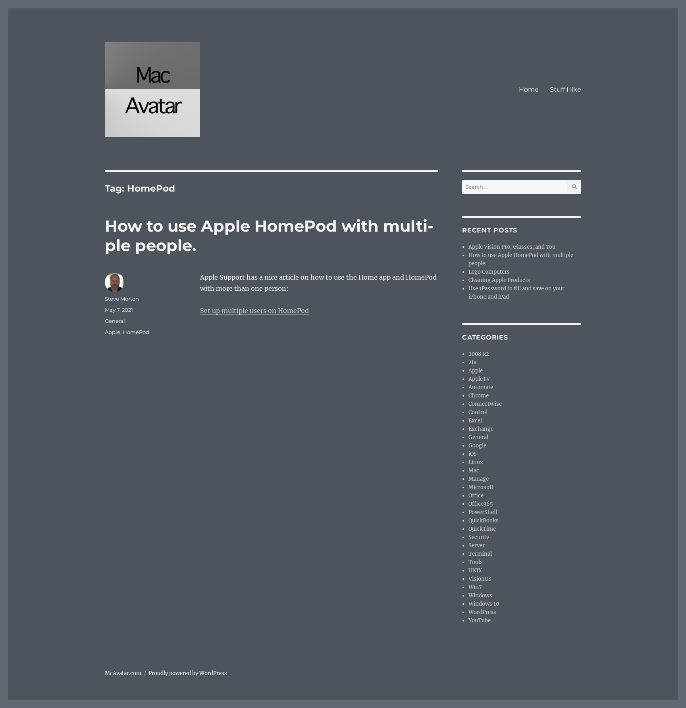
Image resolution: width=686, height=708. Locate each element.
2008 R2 (478, 354)
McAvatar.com (123, 673)
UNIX (475, 570)
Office (476, 495)
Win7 (475, 587)
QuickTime (482, 529)
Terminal (480, 554)
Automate (480, 387)
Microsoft (480, 487)
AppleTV (479, 379)
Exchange (480, 429)
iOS (472, 454)
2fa (472, 362)
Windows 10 (483, 604)
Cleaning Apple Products (499, 280)
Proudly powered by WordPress (187, 673)
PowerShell (482, 512)
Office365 (480, 504)
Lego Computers (489, 272)
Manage (478, 479)
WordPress (482, 612)
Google (477, 445)
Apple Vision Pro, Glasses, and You (511, 247)
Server (476, 545)
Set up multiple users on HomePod (254, 311)
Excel (475, 420)
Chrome (478, 395)
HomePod (136, 332)
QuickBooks (483, 520)
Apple (112, 332)
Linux (475, 462)
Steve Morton (122, 298)
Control (478, 412)
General (115, 321)
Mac (473, 470)
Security (478, 537)
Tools (475, 562)
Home (529, 89)
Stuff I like (565, 89)
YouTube (479, 620)
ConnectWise (485, 404)
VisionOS (479, 579)
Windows (480, 595)
